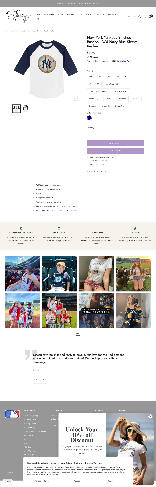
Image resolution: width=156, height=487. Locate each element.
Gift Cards (28, 435)
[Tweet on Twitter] (102, 171)
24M (117, 77)
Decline (110, 481)
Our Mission (29, 455)
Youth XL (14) (94, 99)
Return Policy (29, 427)
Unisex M (135, 99)
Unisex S (122, 99)
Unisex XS (110, 99)
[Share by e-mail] (105, 171)
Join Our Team (30, 451)
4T (90, 84)
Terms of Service (31, 416)
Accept (77, 481)
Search (27, 443)
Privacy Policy (30, 424)
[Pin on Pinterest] (97, 171)
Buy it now (115, 151)
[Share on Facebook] (94, 171)
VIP (38, 19)
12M (99, 77)
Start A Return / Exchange (35, 431)
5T (98, 84)
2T (126, 77)
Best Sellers (49, 14)
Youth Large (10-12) (120, 91)
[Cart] (150, 16)
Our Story (28, 447)
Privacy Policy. (53, 474)
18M (108, 77)
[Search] (139, 16)
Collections (99, 14)
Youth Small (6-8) (112, 84)
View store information (98, 164)
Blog (26, 439)
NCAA (88, 14)
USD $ (130, 17)
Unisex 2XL (119, 106)
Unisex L (92, 106)
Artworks (70, 14)
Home (7, 31)
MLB (80, 14)
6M (90, 77)
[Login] (145, 17)
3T (133, 77)
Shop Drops (112, 14)
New (38, 14)
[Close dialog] (150, 416)
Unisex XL (106, 106)
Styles (60, 14)
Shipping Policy (30, 420)
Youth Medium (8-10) (98, 91)
